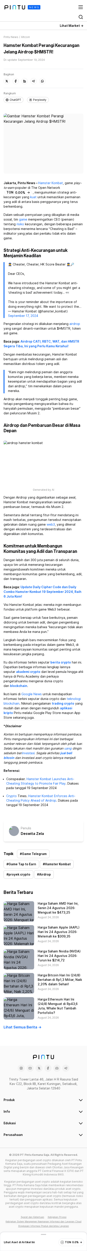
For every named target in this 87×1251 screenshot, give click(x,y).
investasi (28, 753)
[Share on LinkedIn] (24, 81)
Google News (31, 694)
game (23, 219)
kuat (33, 197)
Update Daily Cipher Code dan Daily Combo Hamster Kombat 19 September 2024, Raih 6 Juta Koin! (42, 591)
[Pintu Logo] (22, 7)
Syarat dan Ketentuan (32, 1217)
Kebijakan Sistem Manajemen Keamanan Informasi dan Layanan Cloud (43, 1221)
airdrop (74, 324)
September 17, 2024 (23, 316)
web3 (51, 524)
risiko (20, 224)
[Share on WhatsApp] (42, 81)
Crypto (11, 796)
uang (68, 748)
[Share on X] (7, 81)
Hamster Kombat (50, 183)
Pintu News (11, 37)
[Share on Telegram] (33, 81)
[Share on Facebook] (15, 81)
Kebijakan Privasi (57, 1217)
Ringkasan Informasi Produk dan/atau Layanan (43, 1226)
